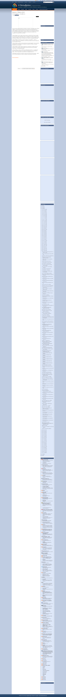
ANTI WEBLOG (44, 462)
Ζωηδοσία (44, 524)
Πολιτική (19, 9)
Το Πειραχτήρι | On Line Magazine (47, 600)
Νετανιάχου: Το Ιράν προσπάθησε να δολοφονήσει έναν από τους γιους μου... (48, 479)
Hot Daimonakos (45, 639)
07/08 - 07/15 (44, 240)
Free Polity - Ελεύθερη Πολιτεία (47, 556)
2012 (42, 208)
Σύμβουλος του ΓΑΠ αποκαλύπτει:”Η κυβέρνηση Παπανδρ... (47, 408)
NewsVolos (44, 559)
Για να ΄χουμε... (45, 659)
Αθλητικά (37, 9)
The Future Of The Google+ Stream (47, 611)
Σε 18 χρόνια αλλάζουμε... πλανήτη (47, 373)
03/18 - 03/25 (44, 438)
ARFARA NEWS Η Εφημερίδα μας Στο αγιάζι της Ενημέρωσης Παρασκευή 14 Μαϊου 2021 (47, 535)
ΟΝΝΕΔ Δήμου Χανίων (46, 655)
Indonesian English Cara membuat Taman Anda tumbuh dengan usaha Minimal (47, 598)
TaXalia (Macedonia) (45, 464)
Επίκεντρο (44, 562)
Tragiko (43, 675)
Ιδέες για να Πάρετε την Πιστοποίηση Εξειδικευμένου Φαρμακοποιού (47, 565)
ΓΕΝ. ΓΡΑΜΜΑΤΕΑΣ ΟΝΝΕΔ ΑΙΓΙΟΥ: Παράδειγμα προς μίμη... (46, 307)
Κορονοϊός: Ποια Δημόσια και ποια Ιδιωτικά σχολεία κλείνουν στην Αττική (47, 545)
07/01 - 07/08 (44, 241)
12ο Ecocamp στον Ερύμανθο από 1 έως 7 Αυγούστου (48, 589)
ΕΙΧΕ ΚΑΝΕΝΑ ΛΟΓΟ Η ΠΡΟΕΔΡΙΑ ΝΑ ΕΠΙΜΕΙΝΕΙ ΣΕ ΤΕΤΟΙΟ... (47, 324)
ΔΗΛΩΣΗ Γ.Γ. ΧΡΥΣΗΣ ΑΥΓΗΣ (46, 340)
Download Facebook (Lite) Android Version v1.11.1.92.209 (47, 606)
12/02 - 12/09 (44, 214)
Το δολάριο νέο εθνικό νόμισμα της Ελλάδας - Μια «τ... (46, 300)
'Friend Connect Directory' (46, 670)
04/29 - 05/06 (44, 431)
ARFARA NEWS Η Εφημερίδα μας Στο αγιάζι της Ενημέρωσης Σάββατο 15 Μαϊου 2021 (47, 531)
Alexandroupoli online (45, 459)
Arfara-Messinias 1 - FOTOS (46, 536)
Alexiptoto (44, 666)
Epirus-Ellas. (44, 500)
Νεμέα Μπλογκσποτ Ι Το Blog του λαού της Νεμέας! (47, 608)
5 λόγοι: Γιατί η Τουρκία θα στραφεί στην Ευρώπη (47, 632)
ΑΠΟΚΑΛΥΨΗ (44, 673)
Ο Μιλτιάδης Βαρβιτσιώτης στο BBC (47, 400)
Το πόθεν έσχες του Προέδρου (46, 315)
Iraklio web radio (45, 566)
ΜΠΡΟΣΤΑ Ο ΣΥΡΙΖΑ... (45, 425)
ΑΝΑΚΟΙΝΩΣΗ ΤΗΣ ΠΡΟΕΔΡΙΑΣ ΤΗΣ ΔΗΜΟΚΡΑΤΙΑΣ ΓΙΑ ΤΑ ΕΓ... (46, 351)
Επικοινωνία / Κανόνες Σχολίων (43, 9)
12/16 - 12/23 (44, 211)
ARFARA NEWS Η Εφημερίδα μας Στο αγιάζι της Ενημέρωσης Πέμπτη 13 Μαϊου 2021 (47, 538)
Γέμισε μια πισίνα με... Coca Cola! (47, 635)
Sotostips (44, 541)
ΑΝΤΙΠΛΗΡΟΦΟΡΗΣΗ (45, 497)
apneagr (44, 490)
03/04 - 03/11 (44, 441)
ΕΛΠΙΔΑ (44, 577)
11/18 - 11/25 (44, 216)
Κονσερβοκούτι (45, 660)
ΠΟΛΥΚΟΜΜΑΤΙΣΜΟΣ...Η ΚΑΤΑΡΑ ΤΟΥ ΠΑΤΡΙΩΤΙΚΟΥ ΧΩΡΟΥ (47, 498)
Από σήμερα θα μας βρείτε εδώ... (47, 540)
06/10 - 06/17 (44, 245)
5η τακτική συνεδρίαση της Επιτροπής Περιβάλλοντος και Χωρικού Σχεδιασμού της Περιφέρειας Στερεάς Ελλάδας (48, 473)
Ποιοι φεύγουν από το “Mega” (46, 406)
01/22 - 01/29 (44, 448)
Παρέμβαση (44, 579)
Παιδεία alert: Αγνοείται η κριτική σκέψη (48, 551)
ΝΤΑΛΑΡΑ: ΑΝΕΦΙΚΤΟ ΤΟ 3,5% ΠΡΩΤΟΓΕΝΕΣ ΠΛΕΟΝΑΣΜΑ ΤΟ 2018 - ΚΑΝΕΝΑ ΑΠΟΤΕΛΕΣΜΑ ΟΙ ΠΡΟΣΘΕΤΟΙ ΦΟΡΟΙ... (47, 592)
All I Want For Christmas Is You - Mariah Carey (47, 629)
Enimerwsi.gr (44, 669)
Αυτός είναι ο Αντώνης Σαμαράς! (47, 463)
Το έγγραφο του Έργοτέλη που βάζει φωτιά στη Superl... (47, 265)
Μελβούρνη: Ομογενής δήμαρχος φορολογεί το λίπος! (46, 257)
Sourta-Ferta (44, 679)
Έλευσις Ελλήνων (45, 569)
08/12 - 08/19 (44, 234)
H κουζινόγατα (45, 617)
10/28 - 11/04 (44, 220)
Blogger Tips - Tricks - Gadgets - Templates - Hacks (47, 625)
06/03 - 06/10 (44, 246)
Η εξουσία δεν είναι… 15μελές (46, 405)
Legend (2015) (44, 596)
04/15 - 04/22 (44, 433)
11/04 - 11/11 (44, 219)
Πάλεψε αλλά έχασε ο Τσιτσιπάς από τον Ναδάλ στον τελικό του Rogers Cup (47, 560)
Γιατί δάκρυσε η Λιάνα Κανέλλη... (46, 268)
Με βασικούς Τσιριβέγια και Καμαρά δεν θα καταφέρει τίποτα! (47, 485)
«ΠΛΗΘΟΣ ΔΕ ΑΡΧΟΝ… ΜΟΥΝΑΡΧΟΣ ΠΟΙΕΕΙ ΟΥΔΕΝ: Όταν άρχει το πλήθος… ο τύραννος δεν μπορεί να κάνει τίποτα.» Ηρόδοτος (48, 646)
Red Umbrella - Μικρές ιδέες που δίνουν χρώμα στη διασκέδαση (47, 613)
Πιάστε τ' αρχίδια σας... (46, 609)
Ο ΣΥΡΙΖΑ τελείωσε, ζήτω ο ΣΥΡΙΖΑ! (46, 376)
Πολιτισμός (29, 9)
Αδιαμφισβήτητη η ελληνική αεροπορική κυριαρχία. (48, 501)
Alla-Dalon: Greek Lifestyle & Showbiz (47, 509)
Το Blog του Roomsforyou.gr (46, 623)
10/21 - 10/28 (44, 221)
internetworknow (45, 671)
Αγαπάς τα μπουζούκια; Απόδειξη (46, 428)
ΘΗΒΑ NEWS (44, 492)
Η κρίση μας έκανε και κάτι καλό (47, 554)
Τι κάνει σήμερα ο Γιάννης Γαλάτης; (47, 262)
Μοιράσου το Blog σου (45, 622)
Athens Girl (44, 658)
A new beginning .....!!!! (45, 643)
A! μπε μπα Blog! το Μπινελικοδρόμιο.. (45, 553)
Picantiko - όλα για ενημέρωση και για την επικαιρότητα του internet (47, 634)
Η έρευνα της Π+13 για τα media (46, 284)
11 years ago (48, 50)
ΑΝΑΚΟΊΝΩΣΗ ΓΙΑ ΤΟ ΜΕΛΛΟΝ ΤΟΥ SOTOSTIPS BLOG (47, 542)
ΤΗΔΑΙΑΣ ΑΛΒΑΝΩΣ (45, 57)
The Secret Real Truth (45, 516)
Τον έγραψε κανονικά (45, 649)
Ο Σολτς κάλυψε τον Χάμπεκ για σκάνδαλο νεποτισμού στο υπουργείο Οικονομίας (47, 505)
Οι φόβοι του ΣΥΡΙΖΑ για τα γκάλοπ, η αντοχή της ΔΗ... (47, 289)
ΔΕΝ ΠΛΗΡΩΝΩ (45, 544)
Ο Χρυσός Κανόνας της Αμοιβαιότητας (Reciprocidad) (47, 482)
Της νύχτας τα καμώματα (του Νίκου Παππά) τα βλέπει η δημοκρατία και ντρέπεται (47, 580)
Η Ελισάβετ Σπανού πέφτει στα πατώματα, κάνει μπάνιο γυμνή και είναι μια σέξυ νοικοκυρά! (47, 641)
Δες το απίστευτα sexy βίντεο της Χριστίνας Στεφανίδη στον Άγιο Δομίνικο (47, 638)
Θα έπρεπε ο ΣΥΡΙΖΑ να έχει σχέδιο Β (47, 377)
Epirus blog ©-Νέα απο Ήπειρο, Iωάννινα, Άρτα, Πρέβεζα (47, 503)
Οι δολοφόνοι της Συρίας (46, 562)
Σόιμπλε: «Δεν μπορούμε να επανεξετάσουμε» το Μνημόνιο (46, 313)
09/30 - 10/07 (44, 225)
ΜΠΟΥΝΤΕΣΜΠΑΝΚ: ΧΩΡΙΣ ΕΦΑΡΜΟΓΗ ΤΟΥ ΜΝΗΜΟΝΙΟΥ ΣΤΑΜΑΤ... (47, 423)
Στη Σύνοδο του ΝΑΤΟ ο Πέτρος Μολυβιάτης (48, 255)
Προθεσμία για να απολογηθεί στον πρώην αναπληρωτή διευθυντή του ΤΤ (47, 621)
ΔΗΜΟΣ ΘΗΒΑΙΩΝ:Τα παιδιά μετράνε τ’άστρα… (47, 493)
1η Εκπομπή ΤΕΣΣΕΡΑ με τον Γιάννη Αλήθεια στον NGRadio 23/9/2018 (47, 558)
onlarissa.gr (44, 678)
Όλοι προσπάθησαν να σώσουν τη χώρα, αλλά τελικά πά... (47, 349)
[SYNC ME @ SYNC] (48, 0)
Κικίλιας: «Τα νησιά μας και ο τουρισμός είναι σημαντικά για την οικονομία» (47, 477)
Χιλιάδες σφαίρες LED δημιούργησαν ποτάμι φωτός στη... (47, 414)
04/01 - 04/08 (44, 436)
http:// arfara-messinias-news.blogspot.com (46, 533)
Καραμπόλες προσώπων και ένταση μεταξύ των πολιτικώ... (47, 311)
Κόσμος (33, 9)
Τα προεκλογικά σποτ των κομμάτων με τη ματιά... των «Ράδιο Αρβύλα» (48, 604)
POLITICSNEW (44, 512)
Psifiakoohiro (44, 612)
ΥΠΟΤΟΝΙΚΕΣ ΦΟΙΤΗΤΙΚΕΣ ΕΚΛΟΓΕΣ (46, 372)
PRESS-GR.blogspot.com (46, 478)
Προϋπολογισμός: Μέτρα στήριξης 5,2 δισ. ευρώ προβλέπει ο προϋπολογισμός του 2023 (48, 511)
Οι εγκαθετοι (44, 631)
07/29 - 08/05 (44, 236)
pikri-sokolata (44, 597)
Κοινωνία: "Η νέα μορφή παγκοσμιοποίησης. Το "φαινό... (46, 390)
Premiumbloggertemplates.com (43, 695)
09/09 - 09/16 (44, 229)
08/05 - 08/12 (44, 235)
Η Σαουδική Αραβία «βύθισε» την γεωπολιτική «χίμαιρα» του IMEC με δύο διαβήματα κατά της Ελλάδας (48, 470)
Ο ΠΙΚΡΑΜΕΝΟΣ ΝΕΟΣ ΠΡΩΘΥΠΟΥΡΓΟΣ (47, 347)
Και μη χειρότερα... (45, 602)
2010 (42, 455)
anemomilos (44, 572)
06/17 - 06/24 (44, 244)
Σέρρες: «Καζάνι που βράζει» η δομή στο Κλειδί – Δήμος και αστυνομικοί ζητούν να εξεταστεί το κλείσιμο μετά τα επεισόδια (48, 466)
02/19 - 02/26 (44, 443)
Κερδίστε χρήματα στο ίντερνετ (47, 564)
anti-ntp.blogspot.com (45, 539)
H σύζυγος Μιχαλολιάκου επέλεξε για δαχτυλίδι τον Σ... (47, 287)
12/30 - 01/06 (44, 209)
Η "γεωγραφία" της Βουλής (45, 314)
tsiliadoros (44, 586)
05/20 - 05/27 (44, 249)
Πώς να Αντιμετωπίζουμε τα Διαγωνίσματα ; (46, 496)
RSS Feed (37, 0)
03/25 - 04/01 (44, 437)
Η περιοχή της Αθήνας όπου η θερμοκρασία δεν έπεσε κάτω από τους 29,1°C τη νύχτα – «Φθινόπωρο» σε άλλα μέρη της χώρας (48, 488)
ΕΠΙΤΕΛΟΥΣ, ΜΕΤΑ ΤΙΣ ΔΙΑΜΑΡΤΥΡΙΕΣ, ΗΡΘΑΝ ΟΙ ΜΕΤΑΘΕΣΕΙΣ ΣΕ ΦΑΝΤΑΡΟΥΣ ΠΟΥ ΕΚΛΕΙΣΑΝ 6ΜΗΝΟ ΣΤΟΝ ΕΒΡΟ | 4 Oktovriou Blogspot (48, 56)
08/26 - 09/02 (44, 231)
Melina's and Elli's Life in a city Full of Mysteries (47, 595)
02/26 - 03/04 (44, 442)
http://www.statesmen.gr (15, 57)
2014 (42, 205)
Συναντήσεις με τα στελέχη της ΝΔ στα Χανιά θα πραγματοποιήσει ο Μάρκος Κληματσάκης (48, 657)
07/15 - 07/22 (44, 239)
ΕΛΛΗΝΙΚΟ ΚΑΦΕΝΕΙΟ (46, 486)
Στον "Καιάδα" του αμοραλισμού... (46, 263)
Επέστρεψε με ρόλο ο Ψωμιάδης (46, 309)
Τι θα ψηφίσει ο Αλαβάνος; (18, 14)
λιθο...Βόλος (44, 615)
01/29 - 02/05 (44, 447)
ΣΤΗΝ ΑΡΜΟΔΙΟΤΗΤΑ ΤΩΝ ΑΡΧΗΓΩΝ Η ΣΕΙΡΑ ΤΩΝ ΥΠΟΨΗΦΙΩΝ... (47, 344)
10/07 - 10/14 (44, 224)
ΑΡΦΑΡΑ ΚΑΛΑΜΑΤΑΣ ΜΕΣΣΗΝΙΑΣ (47, 520)
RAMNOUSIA (44, 674)
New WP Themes (29, 695)
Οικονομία (22, 9)
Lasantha (37, 695)
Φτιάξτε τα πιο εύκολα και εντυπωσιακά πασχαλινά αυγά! (47, 618)
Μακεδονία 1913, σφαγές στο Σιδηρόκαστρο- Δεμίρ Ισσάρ (46, 575)
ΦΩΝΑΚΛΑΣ (44, 468)
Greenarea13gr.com (45, 483)
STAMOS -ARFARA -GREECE (46, 665)
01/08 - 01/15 (44, 451)
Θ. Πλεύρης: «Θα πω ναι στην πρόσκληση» (47, 285)
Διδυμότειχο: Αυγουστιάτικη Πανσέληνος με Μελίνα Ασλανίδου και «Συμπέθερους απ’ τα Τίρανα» (48, 461)
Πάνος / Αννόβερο (45, 48)
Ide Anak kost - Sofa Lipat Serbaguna (47, 573)
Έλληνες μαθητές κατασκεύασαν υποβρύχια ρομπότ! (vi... (46, 330)
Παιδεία (26, 9)
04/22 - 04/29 (44, 432)
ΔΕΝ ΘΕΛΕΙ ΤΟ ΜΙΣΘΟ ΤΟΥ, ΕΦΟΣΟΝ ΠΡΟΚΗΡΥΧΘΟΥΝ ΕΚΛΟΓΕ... (46, 342)
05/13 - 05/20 (44, 250)
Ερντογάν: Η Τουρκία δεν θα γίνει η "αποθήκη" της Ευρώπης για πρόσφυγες (47, 523)
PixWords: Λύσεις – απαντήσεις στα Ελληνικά (47, 601)
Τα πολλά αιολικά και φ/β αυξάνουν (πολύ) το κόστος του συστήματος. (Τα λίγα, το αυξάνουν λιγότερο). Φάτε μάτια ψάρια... (47, 548)
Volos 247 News (45, 662)
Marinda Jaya (44, 605)
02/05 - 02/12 (44, 446)
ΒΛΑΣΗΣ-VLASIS (45, 555)
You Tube (53, 0)
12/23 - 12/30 (44, 210)
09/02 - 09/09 (44, 230)
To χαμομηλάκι (45, 481)
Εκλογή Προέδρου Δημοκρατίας (46, 661)
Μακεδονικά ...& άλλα (46, 574)
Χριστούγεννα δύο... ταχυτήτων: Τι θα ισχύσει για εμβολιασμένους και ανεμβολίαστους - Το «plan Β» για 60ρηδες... (47, 514)
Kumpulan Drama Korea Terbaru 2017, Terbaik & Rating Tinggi (47, 567)
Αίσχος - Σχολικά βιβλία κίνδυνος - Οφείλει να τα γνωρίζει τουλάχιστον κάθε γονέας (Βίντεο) (47, 571)
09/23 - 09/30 (44, 226)
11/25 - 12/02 (44, 215)
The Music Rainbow (45, 628)
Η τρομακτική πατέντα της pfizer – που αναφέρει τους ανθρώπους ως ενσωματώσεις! (47, 518)
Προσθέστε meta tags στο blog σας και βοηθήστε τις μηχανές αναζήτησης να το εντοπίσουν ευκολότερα (48, 627)
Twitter (40, 0)
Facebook (44, 0)
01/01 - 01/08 (44, 452)
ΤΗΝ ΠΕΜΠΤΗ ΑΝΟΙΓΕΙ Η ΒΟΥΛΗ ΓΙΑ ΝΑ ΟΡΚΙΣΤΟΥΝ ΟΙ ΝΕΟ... (47, 375)
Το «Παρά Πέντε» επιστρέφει (46, 269)
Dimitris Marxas (45, 43)
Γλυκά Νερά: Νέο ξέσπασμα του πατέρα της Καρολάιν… (47, 508)
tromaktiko (44, 475)
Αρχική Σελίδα (14, 9)
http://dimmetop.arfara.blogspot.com (47, 529)
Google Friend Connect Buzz (46, 610)
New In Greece (44, 588)
